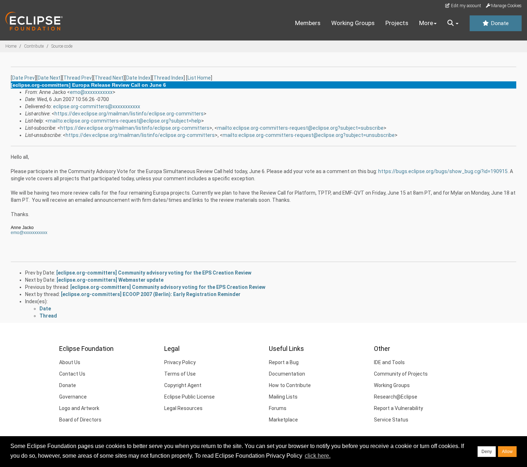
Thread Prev (77, 78)
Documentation (287, 374)
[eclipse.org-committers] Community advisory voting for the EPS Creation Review (153, 273)
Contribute (34, 46)
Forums (277, 408)
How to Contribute (290, 385)
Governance (73, 397)
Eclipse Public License (189, 397)
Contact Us (72, 374)
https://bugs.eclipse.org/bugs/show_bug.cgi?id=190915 (443, 171)
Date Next (49, 78)
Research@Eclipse (395, 397)
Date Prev (23, 78)
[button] (453, 23)
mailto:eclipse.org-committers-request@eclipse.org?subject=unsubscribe (309, 135)
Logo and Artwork (79, 408)
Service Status (391, 420)
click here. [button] (318, 456)
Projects (396, 23)
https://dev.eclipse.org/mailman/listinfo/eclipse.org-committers (129, 113)
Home (10, 46)
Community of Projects (401, 374)
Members (308, 23)
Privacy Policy (180, 362)
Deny (486, 451)
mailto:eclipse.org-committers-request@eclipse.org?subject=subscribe (300, 128)
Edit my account (465, 5)
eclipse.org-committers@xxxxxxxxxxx (96, 106)
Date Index (138, 78)
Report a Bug (284, 362)
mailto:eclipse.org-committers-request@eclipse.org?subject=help (124, 121)
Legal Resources (183, 408)
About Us (69, 362)
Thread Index (168, 78)
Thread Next (109, 78)
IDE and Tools (389, 362)
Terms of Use (180, 374)
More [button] (426, 23)
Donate (499, 23)
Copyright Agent (182, 385)
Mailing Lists (283, 397)
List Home (199, 78)
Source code (61, 46)
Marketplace (283, 420)
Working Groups (353, 23)
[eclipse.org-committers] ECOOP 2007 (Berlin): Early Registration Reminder (151, 294)
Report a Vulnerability (398, 408)
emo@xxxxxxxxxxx (91, 92)
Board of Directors (80, 420)
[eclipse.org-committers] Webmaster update (110, 280)
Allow (507, 451)
